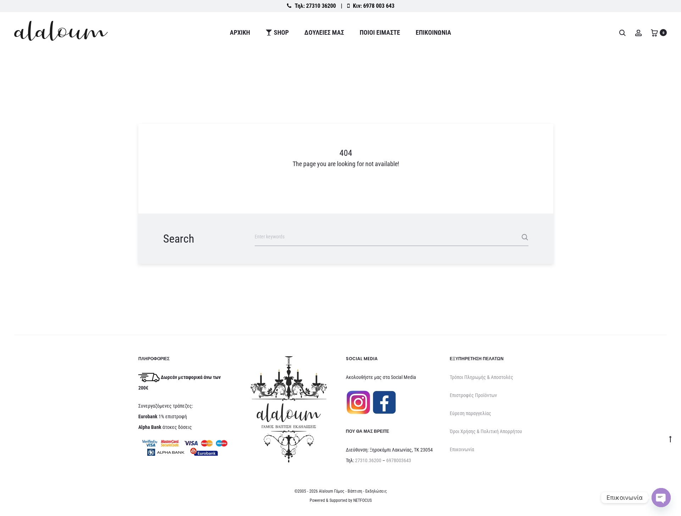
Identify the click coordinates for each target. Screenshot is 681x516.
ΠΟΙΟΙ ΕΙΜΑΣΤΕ (380, 32)
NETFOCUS (362, 500)
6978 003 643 (378, 5)
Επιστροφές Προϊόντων (473, 395)
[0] (654, 32)
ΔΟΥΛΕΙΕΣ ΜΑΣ (324, 32)
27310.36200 (368, 460)
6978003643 (398, 460)
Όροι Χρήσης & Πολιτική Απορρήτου (486, 431)
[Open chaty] (661, 497)
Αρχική (240, 32)
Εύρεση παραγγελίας (470, 413)
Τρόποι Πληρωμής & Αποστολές (481, 377)
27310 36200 (321, 5)
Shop (281, 32)
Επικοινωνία (433, 32)
